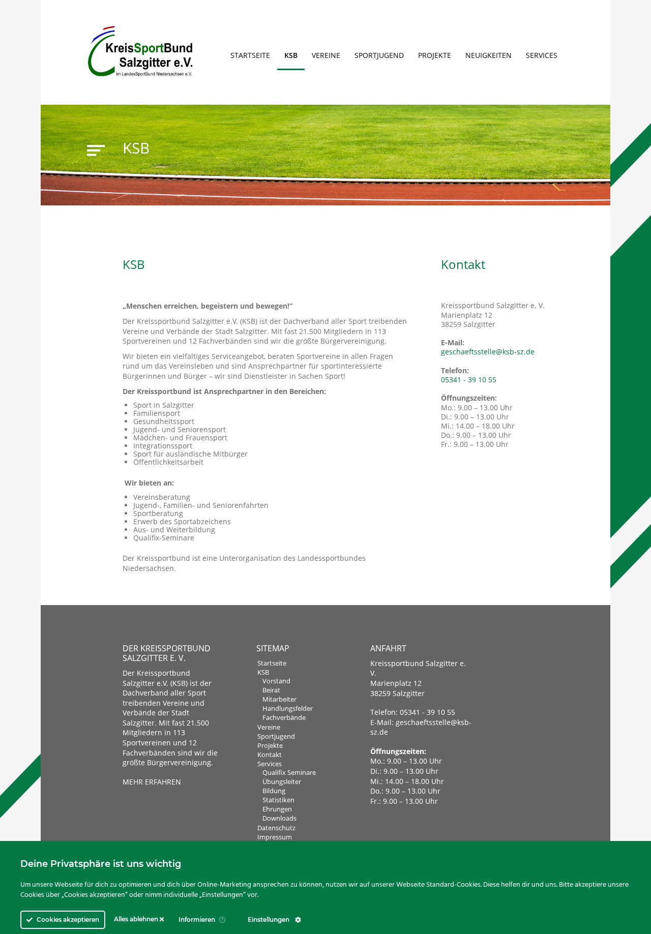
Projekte (434, 55)
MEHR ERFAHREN (152, 782)
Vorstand (276, 680)
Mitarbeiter (279, 699)
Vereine (326, 55)
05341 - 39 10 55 (468, 379)
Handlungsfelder (287, 708)
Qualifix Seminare (289, 772)
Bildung (273, 790)
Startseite (250, 55)
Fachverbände (284, 717)
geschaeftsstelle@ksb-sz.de (488, 351)
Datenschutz (276, 827)
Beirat (271, 690)
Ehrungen (277, 809)
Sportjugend (379, 55)
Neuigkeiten (488, 55)
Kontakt (269, 754)
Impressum (274, 836)
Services (541, 55)
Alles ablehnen (137, 919)
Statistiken (278, 799)
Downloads (279, 818)
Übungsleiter (281, 781)
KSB (291, 55)
